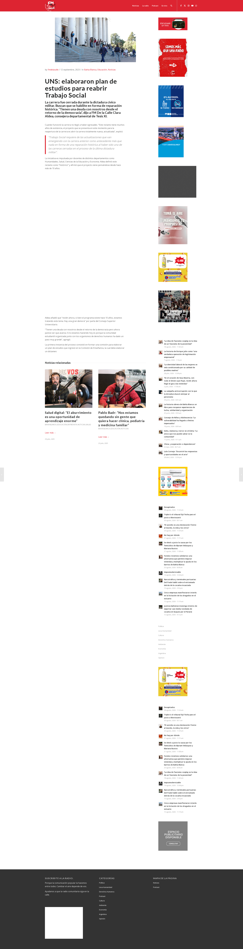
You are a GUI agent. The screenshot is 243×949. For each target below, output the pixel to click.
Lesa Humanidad (164, 631)
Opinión (102, 919)
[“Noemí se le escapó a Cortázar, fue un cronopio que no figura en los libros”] (241, 475)
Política (161, 626)
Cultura (161, 635)
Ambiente (162, 644)
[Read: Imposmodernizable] (160, 573)
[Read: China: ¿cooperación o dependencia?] (160, 445)
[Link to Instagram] (188, 5)
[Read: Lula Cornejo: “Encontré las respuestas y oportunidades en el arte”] (160, 452)
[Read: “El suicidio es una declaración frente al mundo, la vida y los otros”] (160, 526)
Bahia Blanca (90, 69)
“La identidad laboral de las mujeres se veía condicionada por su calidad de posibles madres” (180, 367)
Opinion (161, 658)
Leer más (49, 432)
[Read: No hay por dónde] (160, 536)
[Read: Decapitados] (160, 508)
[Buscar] (171, 5)
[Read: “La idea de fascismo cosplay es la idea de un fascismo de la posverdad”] (160, 342)
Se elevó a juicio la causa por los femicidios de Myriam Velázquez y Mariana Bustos (178, 545)
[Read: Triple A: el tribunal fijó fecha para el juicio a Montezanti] (160, 515)
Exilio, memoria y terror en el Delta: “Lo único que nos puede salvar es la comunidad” (181, 434)
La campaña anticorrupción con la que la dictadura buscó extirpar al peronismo (180, 394)
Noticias (112, 69)
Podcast (102, 896)
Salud (88, 425)
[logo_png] (50, 5)
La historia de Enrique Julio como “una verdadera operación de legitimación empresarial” (180, 354)
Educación (102, 69)
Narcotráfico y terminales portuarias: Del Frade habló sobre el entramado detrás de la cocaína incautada (180, 582)
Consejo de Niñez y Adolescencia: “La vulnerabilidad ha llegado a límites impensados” (180, 420)
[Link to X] (185, 5)
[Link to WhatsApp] (196, 5)
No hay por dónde (171, 535)
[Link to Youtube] (192, 5)
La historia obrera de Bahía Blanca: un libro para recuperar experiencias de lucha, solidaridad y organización (180, 407)
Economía (162, 649)
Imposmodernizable (172, 572)
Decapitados (169, 507)
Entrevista (72, 425)
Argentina (162, 653)
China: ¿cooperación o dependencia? (179, 444)
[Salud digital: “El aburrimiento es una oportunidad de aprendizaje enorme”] (68, 388)
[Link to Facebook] (181, 5)
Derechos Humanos (166, 640)
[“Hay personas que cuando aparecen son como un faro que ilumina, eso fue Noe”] (2, 475)
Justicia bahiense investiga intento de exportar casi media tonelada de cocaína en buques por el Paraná (180, 609)
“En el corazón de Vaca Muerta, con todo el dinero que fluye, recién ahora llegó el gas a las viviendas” (180, 381)
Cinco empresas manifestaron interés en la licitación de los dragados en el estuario (180, 595)
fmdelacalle (53, 69)
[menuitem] (136, 5)
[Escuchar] (172, 29)
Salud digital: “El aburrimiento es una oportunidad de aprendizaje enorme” (68, 417)
